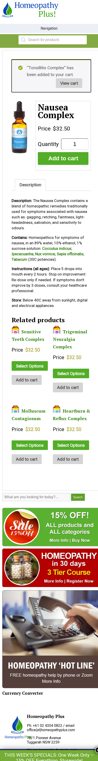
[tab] (30, 185)
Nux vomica (45, 254)
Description (30, 184)
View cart (69, 83)
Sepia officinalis (70, 254)
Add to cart (63, 158)
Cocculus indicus (56, 248)
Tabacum (19, 259)
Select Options (30, 366)
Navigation (49, 28)
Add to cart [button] (26, 380)
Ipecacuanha (22, 254)
